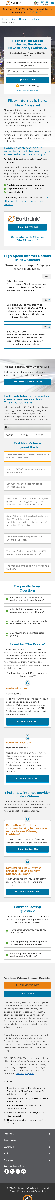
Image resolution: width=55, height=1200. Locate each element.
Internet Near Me (19, 19)
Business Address (28, 85)
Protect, (20, 1073)
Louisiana (35, 19)
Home (4, 19)
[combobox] (27, 71)
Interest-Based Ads (36, 1191)
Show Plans (29, 79)
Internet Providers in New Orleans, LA (26, 1105)
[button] (27, 1134)
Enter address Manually (27, 90)
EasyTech (29, 1073)
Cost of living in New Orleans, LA (23, 1113)
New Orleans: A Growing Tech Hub (24, 1120)
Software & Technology (19, 1098)
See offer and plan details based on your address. (26, 201)
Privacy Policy (16, 1191)
